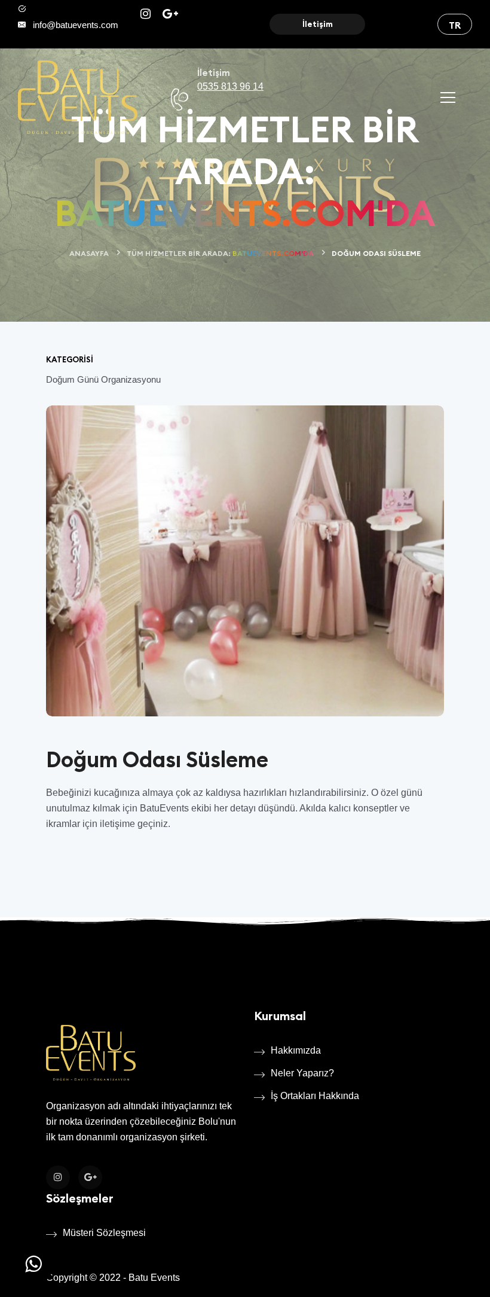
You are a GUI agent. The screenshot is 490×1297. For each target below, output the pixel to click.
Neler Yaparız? (302, 1073)
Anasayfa (89, 253)
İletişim (317, 24)
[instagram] (147, 15)
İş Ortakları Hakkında (315, 1096)
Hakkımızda (296, 1050)
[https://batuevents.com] (77, 97)
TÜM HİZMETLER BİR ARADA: (220, 253)
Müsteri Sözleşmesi (104, 1233)
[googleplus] (170, 15)
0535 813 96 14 (230, 86)
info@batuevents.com (75, 25)
